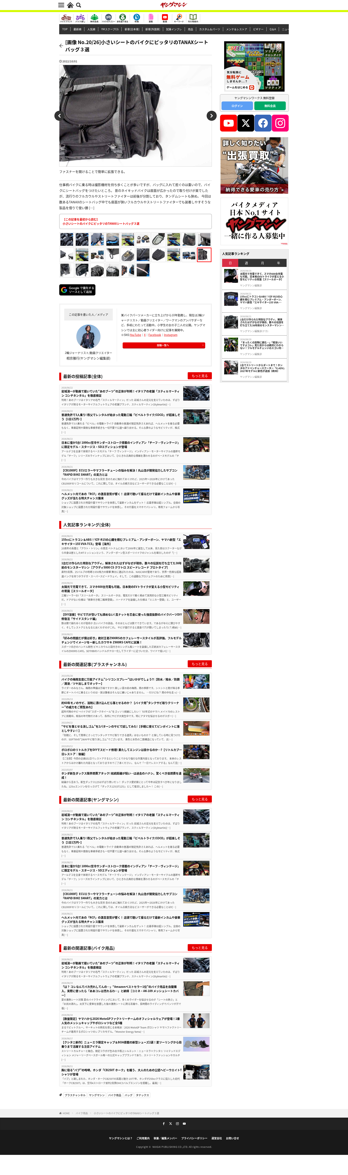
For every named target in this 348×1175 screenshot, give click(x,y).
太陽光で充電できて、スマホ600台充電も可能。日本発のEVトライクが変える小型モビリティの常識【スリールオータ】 (120, 589)
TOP (64, 29)
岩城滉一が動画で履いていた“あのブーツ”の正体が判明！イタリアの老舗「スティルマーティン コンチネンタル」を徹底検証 (120, 393)
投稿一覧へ (163, 345)
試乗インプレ (174, 29)
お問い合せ (232, 1138)
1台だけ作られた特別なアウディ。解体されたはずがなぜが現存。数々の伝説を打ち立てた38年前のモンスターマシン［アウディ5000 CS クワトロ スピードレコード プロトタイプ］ (121, 565)
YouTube (135, 335)
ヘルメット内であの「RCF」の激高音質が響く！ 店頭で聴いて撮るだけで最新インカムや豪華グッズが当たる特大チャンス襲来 (120, 496)
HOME (66, 1113)
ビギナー (258, 29)
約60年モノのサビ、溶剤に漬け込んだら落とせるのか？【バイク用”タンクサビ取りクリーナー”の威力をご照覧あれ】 (120, 705)
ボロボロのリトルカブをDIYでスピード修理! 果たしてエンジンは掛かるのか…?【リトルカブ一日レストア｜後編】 (121, 752)
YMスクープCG (110, 29)
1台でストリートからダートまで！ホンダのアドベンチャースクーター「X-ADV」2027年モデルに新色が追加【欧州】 (262, 368)
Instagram (170, 335)
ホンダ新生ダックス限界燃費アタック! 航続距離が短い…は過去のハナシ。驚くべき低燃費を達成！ (121, 775)
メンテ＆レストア (236, 29)
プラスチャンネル (75, 1095)
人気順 (91, 29)
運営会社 (216, 1138)
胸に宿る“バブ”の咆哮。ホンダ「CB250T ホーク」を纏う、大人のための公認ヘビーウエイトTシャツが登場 (121, 1072)
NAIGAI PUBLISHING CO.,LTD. (170, 1146)
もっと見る (200, 375)
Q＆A (273, 29)
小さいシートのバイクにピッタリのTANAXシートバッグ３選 (126, 1113)
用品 (190, 29)
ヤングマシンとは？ (121, 1138)
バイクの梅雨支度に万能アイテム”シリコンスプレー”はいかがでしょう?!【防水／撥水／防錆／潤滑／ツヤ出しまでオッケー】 (120, 681)
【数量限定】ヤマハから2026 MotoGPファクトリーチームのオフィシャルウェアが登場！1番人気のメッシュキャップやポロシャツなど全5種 (120, 1021)
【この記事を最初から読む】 (101, 221)
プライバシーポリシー (194, 1138)
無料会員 (270, 106)
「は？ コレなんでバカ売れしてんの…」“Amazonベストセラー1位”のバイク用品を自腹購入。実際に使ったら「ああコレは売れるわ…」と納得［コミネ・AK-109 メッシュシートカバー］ (120, 991)
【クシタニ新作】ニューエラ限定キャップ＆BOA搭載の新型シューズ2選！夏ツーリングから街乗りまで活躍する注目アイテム (121, 1044)
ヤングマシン (97, 1095)
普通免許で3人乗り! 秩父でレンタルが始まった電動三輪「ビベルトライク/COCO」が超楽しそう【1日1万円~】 (120, 417)
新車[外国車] (152, 29)
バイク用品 (114, 1095)
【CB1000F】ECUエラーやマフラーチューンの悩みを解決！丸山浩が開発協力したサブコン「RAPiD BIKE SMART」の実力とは (119, 472)
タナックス (142, 1095)
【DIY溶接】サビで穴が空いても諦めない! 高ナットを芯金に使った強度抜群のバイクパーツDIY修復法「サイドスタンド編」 (121, 616)
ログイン (237, 106)
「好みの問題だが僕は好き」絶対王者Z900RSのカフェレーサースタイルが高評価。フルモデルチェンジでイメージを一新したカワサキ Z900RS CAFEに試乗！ (121, 640)
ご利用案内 (143, 1138)
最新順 (77, 29)
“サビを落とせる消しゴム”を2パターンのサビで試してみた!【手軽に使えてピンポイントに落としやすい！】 (120, 728)
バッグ (129, 1095)
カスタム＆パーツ (209, 29)
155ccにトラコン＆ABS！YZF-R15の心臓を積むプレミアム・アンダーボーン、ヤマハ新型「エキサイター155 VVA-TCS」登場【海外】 (121, 541)
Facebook (154, 335)
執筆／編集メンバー (165, 1138)
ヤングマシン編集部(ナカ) (254, 331)
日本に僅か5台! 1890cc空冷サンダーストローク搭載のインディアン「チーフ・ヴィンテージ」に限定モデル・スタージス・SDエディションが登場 (120, 444)
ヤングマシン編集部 (251, 285)
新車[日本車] (132, 29)
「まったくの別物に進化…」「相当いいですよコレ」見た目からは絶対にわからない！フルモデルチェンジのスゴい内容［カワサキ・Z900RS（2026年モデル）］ (262, 345)
